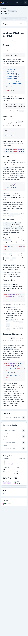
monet (4, 11)
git (3, 493)
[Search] (21, 2)
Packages (4, 8)
